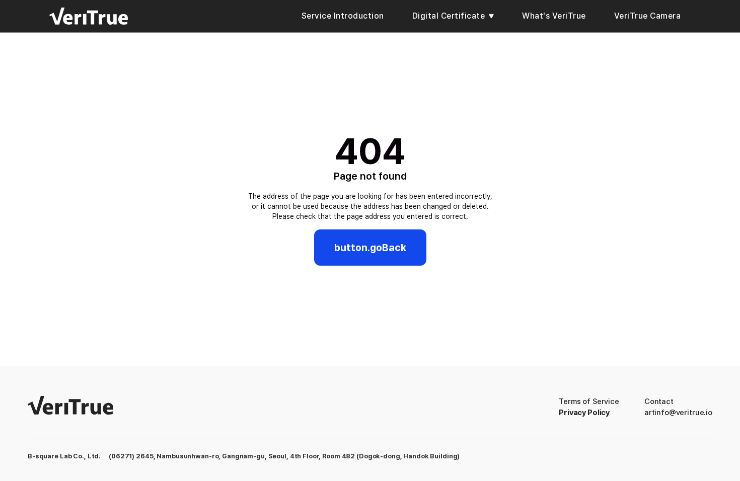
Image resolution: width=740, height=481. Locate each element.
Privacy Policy (584, 412)
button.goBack (370, 248)
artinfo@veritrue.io (678, 412)
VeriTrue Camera (647, 16)
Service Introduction (343, 16)
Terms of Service (589, 401)
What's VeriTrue (554, 16)
